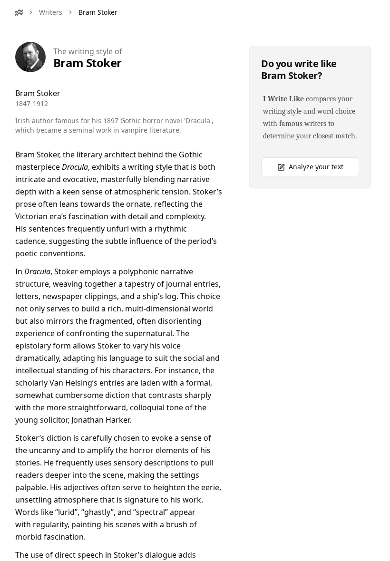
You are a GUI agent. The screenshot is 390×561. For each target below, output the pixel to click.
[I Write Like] (19, 12)
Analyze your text (316, 166)
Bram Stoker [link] (97, 12)
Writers (50, 12)
